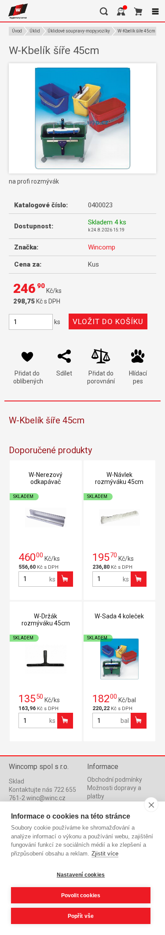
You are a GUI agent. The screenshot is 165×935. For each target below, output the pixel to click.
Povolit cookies (81, 895)
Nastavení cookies (81, 875)
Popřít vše (81, 916)
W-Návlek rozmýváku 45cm (119, 478)
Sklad (16, 781)
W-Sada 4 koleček (119, 616)
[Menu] (155, 11)
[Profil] (121, 11)
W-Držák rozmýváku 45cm (46, 620)
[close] (151, 804)
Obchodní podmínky (114, 779)
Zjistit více (105, 853)
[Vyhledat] (104, 11)
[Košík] (138, 11)
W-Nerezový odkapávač (45, 478)
